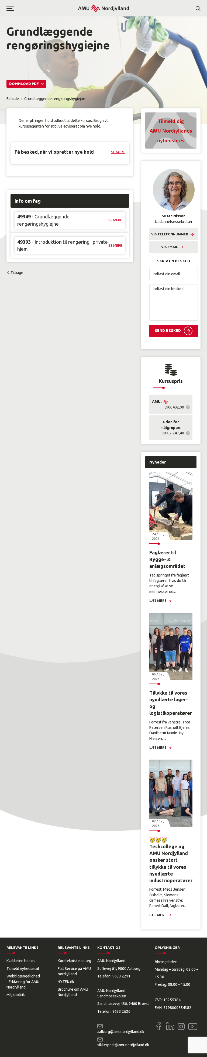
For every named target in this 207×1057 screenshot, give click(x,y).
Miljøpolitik (15, 995)
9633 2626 (121, 1011)
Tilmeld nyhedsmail (22, 968)
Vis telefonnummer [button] (169, 234)
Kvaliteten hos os (20, 961)
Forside (12, 99)
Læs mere (158, 600)
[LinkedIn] (170, 1026)
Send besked (168, 330)
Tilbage (17, 272)
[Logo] (103, 8)
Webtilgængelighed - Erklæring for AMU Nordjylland (23, 981)
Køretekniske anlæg (74, 961)
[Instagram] (181, 1026)
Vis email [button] (169, 247)
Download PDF (24, 83)
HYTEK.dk (66, 982)
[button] (42, 8)
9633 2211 (121, 976)
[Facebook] (159, 1026)
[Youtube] (192, 1025)
